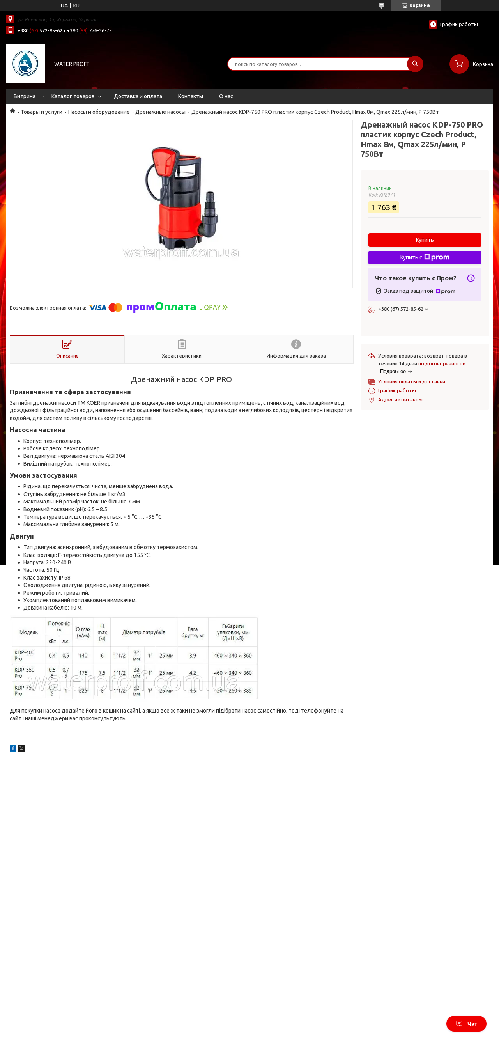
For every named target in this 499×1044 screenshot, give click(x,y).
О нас (226, 96)
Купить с (411, 257)
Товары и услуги (41, 112)
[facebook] (13, 749)
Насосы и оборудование (99, 112)
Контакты (190, 96)
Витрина (24, 96)
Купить (425, 240)
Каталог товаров (73, 96)
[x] (21, 749)
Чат (472, 1024)
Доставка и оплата (138, 96)
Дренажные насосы (160, 112)
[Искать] (415, 64)
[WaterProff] (25, 63)
